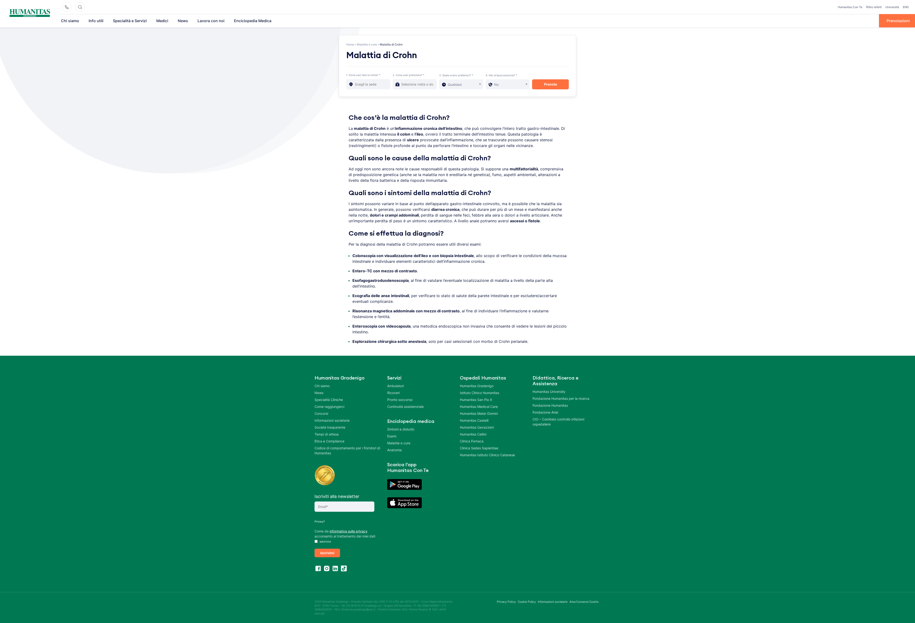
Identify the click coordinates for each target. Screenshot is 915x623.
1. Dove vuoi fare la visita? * (363, 75)
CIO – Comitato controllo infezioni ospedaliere (558, 421)
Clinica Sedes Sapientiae (479, 448)
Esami (391, 436)
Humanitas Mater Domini (479, 413)
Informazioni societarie (332, 420)
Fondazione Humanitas (550, 405)
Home (350, 44)
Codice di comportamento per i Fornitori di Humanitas (347, 450)
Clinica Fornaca (471, 441)
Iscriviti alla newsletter (337, 496)
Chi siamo (70, 20)
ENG (906, 7)
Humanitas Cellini (473, 434)
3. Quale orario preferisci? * (456, 75)
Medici (162, 20)
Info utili (96, 20)
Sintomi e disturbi (400, 429)
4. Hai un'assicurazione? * (501, 75)
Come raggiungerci (329, 407)
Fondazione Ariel (545, 412)
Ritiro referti (874, 7)
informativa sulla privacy (348, 531)
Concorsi (321, 413)
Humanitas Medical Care (479, 407)
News (183, 20)
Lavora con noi (211, 20)
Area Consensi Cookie (584, 601)
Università (892, 7)
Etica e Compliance (329, 441)
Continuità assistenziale (405, 407)
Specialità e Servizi (130, 20)
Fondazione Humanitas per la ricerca (561, 398)
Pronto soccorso (399, 400)
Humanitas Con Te (850, 7)
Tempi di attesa (327, 434)
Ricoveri (393, 393)
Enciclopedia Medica (252, 20)
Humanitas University (549, 392)
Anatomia (394, 450)
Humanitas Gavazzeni (477, 427)
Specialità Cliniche (329, 400)
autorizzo (325, 541)
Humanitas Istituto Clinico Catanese (487, 455)
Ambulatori (395, 386)
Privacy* (320, 521)
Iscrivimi (327, 553)
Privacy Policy (506, 601)
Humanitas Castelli (474, 420)
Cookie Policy (527, 601)
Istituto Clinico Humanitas (479, 393)
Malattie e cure (367, 44)
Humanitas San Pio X (476, 400)
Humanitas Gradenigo (476, 386)
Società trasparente (330, 427)
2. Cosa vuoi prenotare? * (408, 75)
